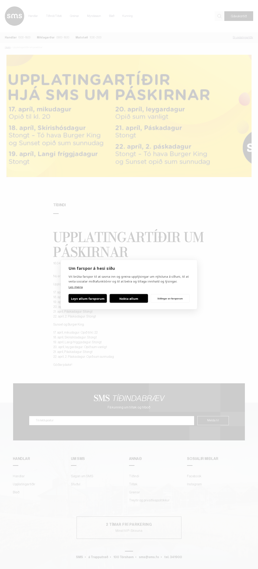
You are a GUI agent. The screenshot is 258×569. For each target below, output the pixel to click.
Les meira (76, 287)
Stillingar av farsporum (170, 298)
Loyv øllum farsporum (88, 298)
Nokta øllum (128, 298)
